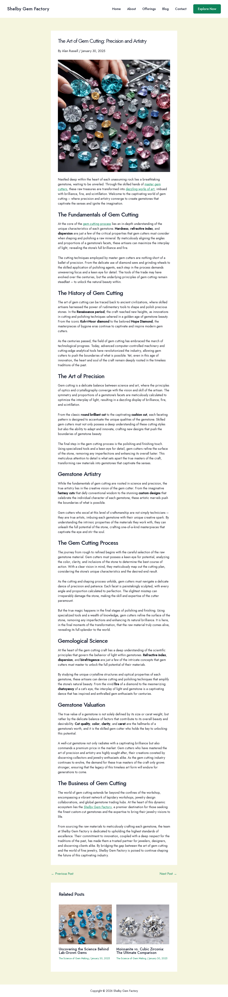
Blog (165, 9)
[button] (207, 9)
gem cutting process (97, 223)
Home (116, 9)
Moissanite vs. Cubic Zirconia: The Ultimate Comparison (140, 951)
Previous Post (62, 873)
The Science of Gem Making (74, 958)
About (131, 9)
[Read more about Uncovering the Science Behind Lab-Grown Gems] (85, 924)
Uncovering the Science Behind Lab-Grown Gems (84, 951)
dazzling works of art (140, 189)
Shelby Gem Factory (28, 8)
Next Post (168, 873)
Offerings (149, 9)
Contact (180, 9)
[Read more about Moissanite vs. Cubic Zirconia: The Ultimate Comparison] (142, 924)
